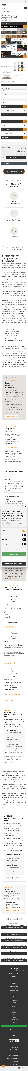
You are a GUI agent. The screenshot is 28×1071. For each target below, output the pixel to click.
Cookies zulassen (14, 554)
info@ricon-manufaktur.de (13, 694)
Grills (24, 788)
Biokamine (20, 790)
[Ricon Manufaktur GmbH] (8, 147)
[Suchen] (25, 8)
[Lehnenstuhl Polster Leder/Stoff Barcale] (14, 932)
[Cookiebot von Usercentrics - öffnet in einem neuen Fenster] (17, 506)
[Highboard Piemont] (14, 951)
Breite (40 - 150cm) (6, 94)
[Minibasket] (25, 1)
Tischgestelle (14, 1014)
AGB (14, 1035)
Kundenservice (8, 679)
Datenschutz (14, 1037)
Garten (14, 1015)
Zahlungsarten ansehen (10, 626)
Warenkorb (14, 1002)
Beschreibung (5, 163)
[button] (14, 26)
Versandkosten (23, 152)
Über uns (14, 1033)
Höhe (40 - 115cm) (6, 100)
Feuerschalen (9, 790)
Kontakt (14, 998)
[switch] (24, 535)
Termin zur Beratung (9, 700)
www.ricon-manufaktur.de (12, 910)
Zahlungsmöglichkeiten (14, 990)
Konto (14, 1004)
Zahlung (6, 604)
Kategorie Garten (13, 578)
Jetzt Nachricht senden (12, 447)
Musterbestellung (14, 1000)
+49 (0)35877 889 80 (15, 451)
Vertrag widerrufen (14, 1025)
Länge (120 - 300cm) (7, 88)
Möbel (14, 1010)
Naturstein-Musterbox (11, 399)
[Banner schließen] (25, 506)
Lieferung (6, 641)
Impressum (14, 1032)
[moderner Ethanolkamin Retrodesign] (14, 938)
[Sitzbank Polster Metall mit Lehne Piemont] (14, 958)
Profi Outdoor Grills (14, 1019)
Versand (14, 988)
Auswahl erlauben (14, 559)
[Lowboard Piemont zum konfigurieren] (14, 925)
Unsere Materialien (14, 992)
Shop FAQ (14, 1009)
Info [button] (25, 106)
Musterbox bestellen (12, 416)
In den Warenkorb (16, 158)
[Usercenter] (22, 1)
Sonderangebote (14, 1021)
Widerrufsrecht (14, 993)
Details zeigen (20, 549)
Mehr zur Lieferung (9, 663)
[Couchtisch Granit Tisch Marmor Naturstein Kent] (14, 945)
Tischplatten (14, 1012)
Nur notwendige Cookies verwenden (14, 563)
